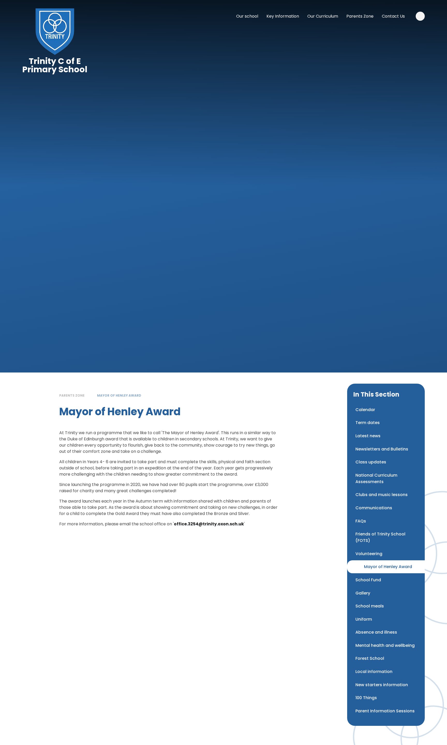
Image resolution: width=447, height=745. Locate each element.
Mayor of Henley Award (119, 395)
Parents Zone (72, 395)
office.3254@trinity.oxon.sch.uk (209, 524)
